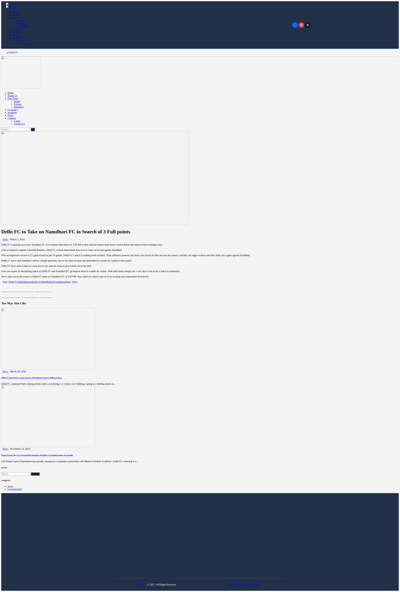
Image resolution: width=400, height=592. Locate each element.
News (5, 239)
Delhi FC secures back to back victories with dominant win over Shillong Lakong (31, 378)
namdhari (66, 282)
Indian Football (39, 282)
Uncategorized (15, 489)
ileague (28, 282)
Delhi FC (13, 282)
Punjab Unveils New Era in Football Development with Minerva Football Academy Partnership (37, 455)
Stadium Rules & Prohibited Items (243, 584)
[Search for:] (16, 474)
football (21, 282)
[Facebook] (295, 25)
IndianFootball (54, 282)
